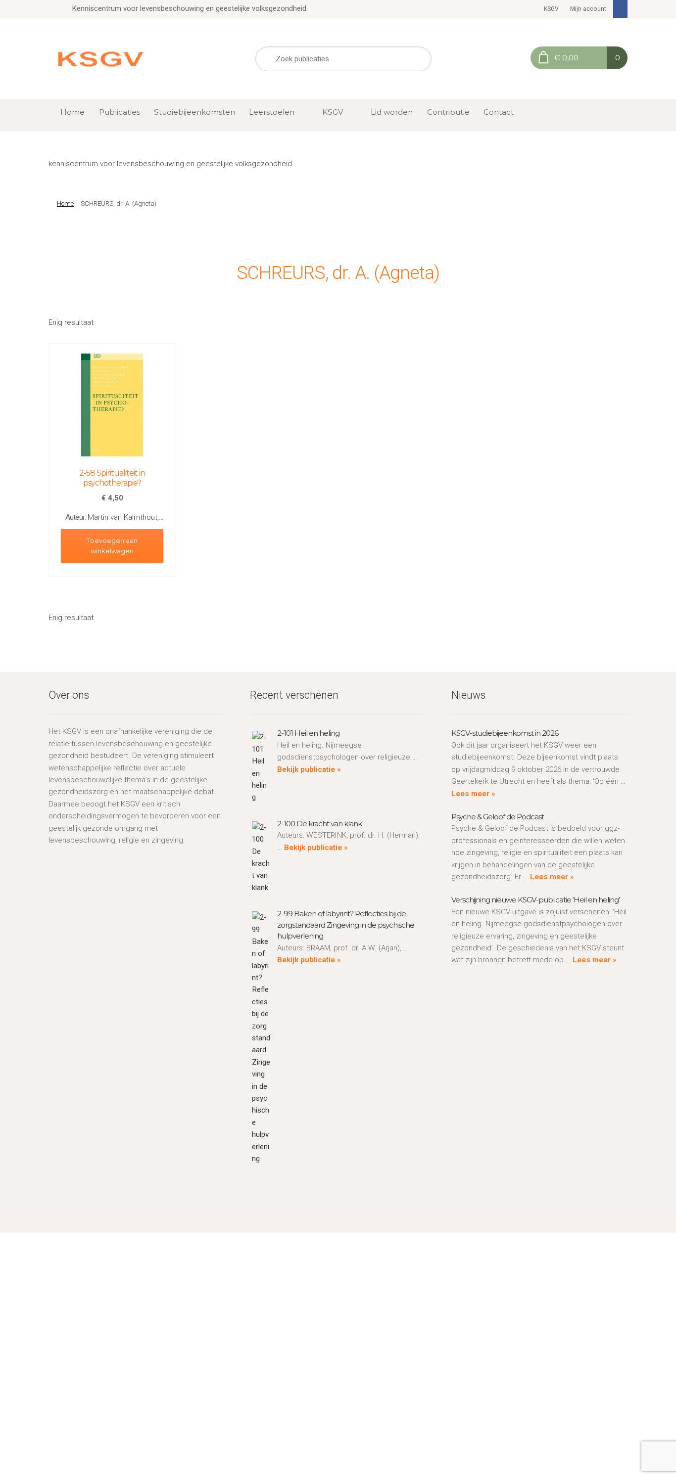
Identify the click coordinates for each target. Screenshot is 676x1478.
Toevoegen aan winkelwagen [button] (112, 546)
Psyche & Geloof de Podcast (497, 816)
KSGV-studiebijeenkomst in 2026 (504, 733)
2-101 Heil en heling (308, 733)
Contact (498, 112)
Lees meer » (473, 793)
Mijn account (588, 8)
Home (72, 112)
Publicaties (119, 112)
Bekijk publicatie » (309, 769)
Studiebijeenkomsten (194, 112)
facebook (620, 9)
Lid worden (392, 112)
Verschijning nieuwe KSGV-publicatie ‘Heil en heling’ (535, 899)
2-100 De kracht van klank (319, 823)
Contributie (448, 112)
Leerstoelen (271, 112)
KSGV (551, 8)
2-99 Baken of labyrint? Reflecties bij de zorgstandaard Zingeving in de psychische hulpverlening (345, 925)
